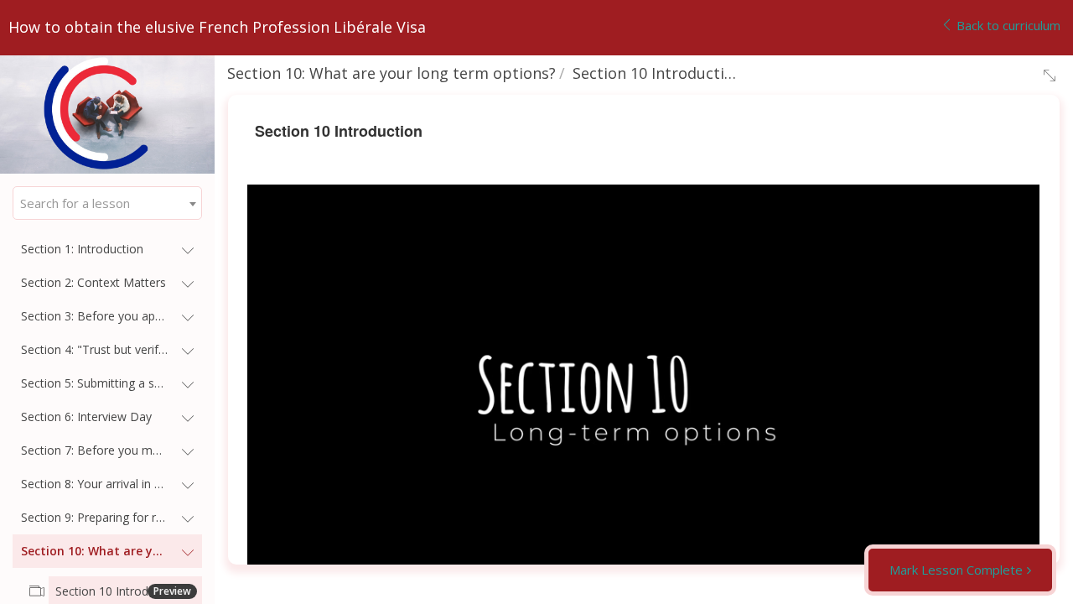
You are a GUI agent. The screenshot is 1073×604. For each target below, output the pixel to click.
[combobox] (107, 203)
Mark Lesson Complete (956, 569)
